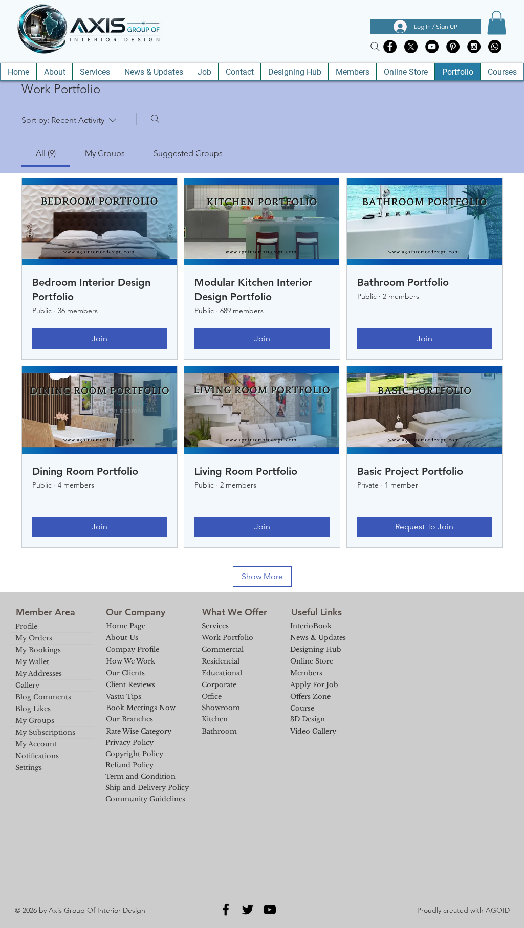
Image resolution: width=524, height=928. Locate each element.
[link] (46, 153)
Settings (28, 767)
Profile (26, 626)
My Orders (33, 638)
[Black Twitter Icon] (247, 909)
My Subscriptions (45, 732)
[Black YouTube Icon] (269, 909)
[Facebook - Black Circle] (390, 46)
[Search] (375, 46)
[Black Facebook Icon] (225, 909)
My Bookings (38, 650)
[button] (497, 23)
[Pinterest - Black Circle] (453, 46)
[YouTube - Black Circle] (432, 46)
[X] (411, 46)
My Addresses (38, 673)
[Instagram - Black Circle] (474, 46)
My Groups (34, 720)
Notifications (37, 756)
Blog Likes (33, 708)
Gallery (27, 685)
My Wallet (32, 661)
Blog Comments (43, 697)
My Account (36, 744)
